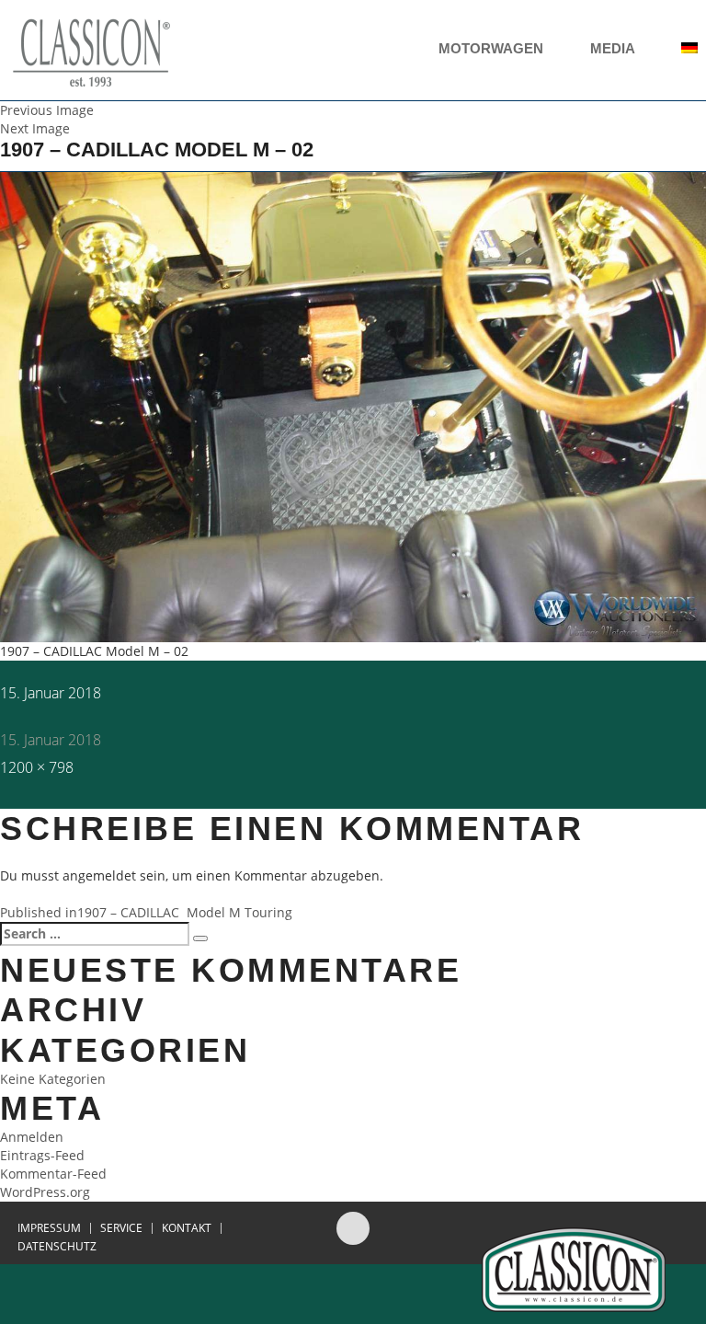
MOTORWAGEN (492, 48)
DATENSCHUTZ (57, 1246)
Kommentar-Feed (53, 1173)
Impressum (49, 1228)
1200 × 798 (37, 767)
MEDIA (614, 48)
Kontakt (186, 1228)
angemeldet (99, 875)
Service (121, 1228)
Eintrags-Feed (42, 1155)
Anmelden (31, 1137)
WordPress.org (45, 1192)
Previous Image (47, 110)
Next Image (35, 128)
